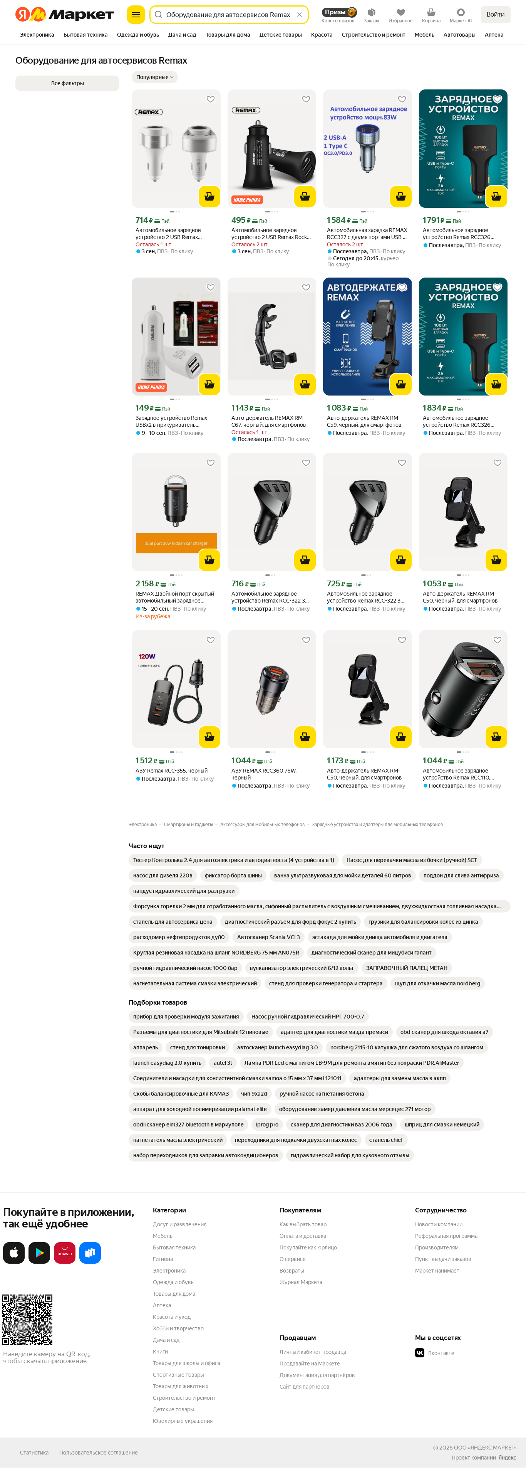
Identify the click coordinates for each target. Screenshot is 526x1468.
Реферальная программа (446, 1236)
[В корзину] (209, 196)
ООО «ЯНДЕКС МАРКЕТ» (485, 1447)
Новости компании (438, 1224)
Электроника (169, 1271)
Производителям (437, 1247)
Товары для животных (180, 1386)
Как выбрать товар (303, 1224)
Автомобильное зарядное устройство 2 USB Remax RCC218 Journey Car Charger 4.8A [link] (176, 234)
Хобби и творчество (178, 1328)
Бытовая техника (174, 1247)
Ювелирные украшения (183, 1421)
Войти (496, 14)
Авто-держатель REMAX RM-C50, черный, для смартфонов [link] (460, 597)
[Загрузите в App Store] (14, 1262)
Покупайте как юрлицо (308, 1247)
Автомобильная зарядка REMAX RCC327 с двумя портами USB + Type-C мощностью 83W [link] (367, 234)
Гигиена (163, 1259)
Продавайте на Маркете (310, 1363)
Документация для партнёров (317, 1375)
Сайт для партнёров (305, 1387)
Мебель (163, 1236)
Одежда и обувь (173, 1282)
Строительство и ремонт (184, 1398)
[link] (234, 860)
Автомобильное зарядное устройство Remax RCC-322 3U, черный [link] (270, 597)
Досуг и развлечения (179, 1224)
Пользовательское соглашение (98, 1452)
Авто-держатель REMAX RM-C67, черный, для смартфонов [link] (268, 421)
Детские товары (173, 1409)
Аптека (162, 1305)
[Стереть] (300, 15)
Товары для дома (174, 1294)
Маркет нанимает (437, 1271)
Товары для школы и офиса (186, 1363)
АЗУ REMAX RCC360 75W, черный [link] (264, 774)
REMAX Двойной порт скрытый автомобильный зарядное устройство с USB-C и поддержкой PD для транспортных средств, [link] (175, 597)
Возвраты (292, 1271)
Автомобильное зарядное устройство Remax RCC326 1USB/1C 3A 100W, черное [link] (457, 234)
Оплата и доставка (303, 1236)
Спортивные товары (178, 1375)
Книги (160, 1351)
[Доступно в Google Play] (39, 1262)
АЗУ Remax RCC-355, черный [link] (172, 771)
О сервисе (293, 1259)
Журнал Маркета (301, 1282)
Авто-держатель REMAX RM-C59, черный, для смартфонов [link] (364, 421)
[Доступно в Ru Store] (90, 1262)
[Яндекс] (507, 1458)
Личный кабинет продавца (313, 1352)
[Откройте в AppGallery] (64, 1262)
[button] (155, 77)
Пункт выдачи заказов (443, 1259)
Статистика (34, 1452)
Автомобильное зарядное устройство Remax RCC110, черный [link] (456, 774)
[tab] (37, 35)
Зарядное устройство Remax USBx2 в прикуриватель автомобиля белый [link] (171, 421)
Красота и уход (172, 1317)
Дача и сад (166, 1340)
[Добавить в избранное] (210, 99)
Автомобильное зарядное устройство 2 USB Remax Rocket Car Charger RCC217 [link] (271, 234)
